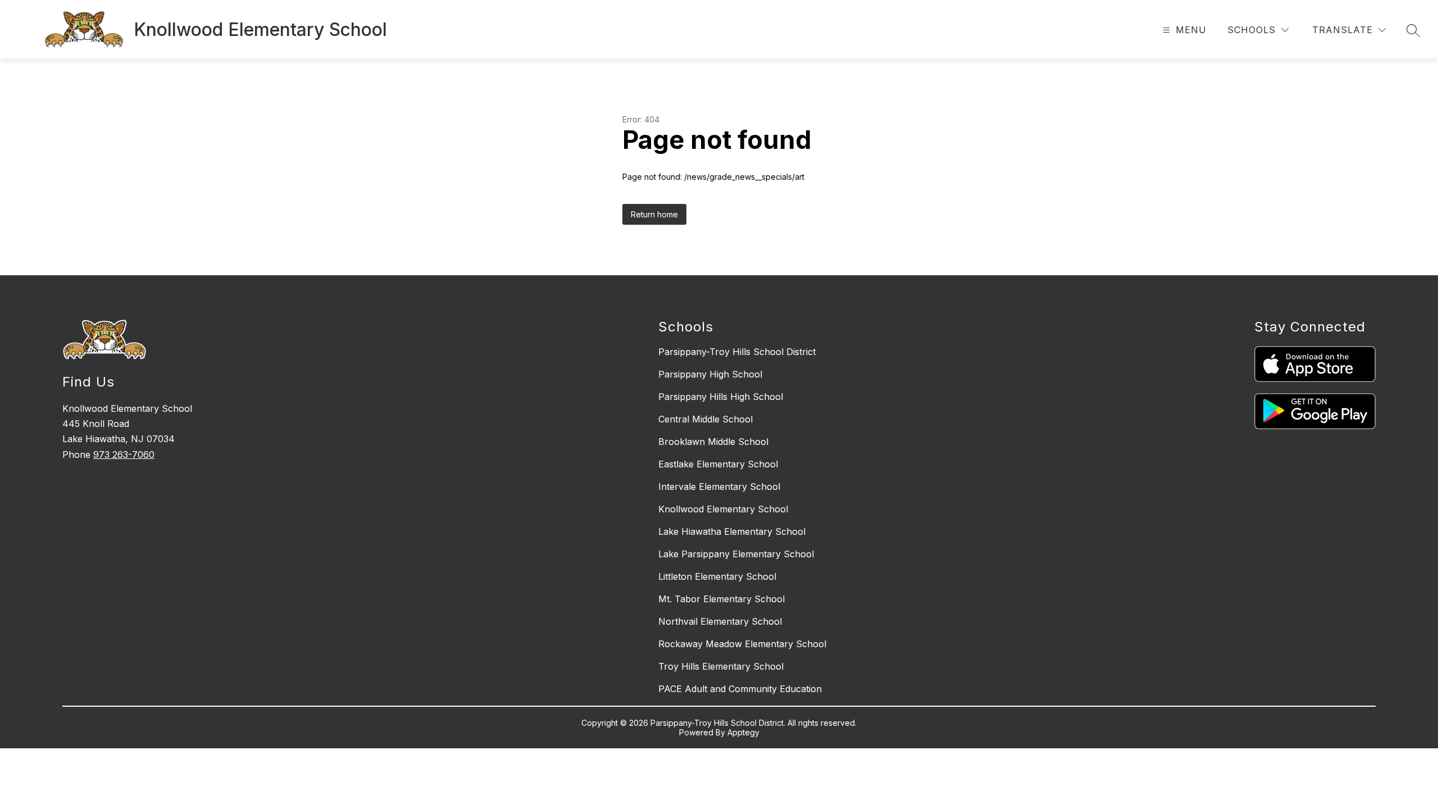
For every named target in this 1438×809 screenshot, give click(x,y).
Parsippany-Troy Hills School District (737, 351)
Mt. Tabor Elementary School (721, 599)
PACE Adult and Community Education (740, 688)
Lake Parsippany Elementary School (736, 554)
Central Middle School (705, 419)
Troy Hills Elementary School (721, 666)
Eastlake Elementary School (718, 464)
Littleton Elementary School (717, 576)
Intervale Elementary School (719, 486)
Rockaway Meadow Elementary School (742, 643)
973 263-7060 (123, 454)
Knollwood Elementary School (723, 509)
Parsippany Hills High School (720, 396)
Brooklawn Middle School (713, 441)
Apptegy (743, 732)
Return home (654, 214)
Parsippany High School (710, 374)
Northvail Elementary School (720, 621)
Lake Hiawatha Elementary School (732, 531)
